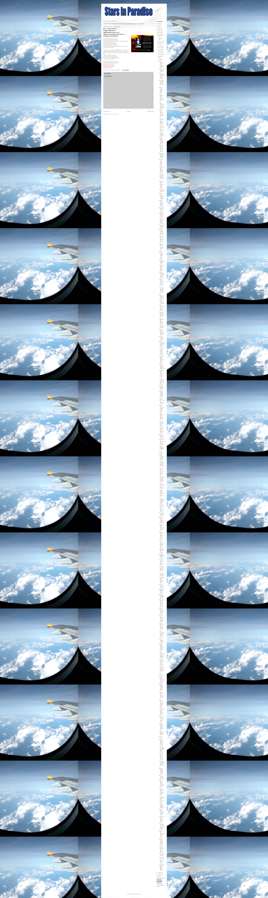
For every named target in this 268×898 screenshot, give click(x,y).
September (161, 43)
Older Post (151, 111)
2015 (159, 34)
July (160, 47)
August (160, 45)
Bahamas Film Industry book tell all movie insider (161, 140)
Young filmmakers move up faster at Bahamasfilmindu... (161, 105)
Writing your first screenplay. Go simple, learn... (161, 718)
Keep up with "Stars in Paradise (161, 70)
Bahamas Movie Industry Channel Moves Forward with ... (161, 647)
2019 (159, 26)
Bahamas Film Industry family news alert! (161, 90)
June (160, 49)
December (161, 35)
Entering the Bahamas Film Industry (161, 209)
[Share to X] (125, 70)
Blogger (139, 894)
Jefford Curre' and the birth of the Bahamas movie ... (161, 155)
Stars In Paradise (160, 883)
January (160, 59)
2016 (159, 32)
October (161, 41)
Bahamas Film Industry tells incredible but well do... (161, 113)
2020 (159, 25)
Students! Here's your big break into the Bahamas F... (161, 282)
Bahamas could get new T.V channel (161, 214)
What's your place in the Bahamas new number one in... (161, 148)
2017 (159, 30)
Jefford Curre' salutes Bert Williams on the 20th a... (161, 169)
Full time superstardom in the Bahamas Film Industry (161, 76)
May (160, 51)
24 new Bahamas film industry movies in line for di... (161, 98)
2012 (159, 876)
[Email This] (123, 70)
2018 (159, 28)
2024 (159, 23)
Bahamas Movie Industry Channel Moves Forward (161, 203)
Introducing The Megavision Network (161, 301)
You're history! (161, 452)
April (160, 52)
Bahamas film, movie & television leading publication (161, 196)
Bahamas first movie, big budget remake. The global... (161, 255)
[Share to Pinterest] (128, 70)
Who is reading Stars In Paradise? (161, 296)
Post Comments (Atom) (114, 114)
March (160, 54)
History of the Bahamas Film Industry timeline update (161, 618)
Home (128, 111)
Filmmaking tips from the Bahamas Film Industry (161, 239)
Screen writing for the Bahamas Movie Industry (161, 64)
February (161, 56)
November (161, 38)
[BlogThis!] (124, 70)
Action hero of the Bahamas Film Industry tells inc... (161, 220)
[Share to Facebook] (127, 70)
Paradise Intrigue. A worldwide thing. (161, 134)
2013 (159, 874)
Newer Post (106, 111)
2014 (159, 872)
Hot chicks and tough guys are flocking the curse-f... (161, 83)
